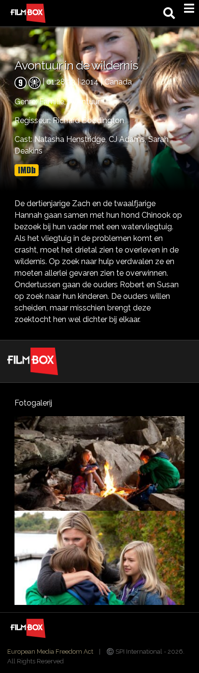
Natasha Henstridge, (71, 139)
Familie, (53, 101)
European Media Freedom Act (50, 651)
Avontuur (84, 101)
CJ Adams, (128, 139)
